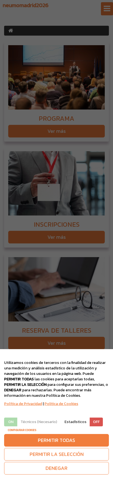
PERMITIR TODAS (56, 440)
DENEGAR (56, 468)
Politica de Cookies (61, 404)
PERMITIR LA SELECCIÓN (57, 454)
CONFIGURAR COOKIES (22, 430)
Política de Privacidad (23, 404)
